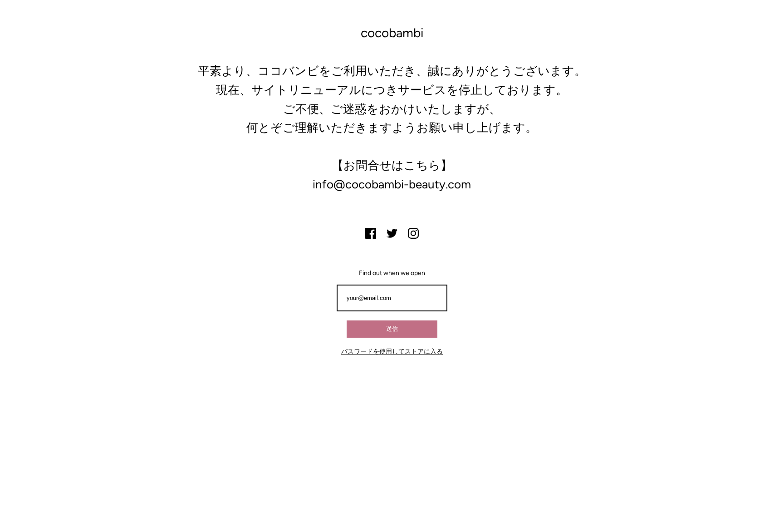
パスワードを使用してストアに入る (392, 351)
